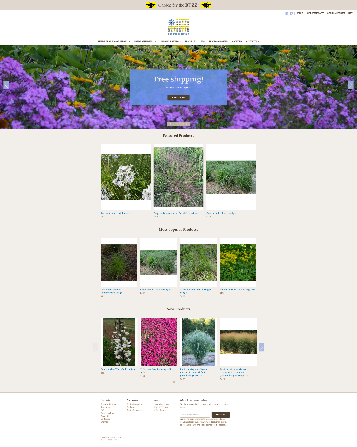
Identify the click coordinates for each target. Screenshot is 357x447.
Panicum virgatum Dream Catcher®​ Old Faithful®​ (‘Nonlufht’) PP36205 (194, 372)
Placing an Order (218, 41)
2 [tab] (174, 124)
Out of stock (119, 265)
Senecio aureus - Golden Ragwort (237, 289)
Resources (190, 41)
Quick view (119, 339)
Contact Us (252, 41)
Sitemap (104, 422)
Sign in (330, 13)
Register (341, 13)
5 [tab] (187, 124)
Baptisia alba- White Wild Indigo (118, 369)
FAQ (203, 41)
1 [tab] (170, 124)
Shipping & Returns (170, 41)
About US (237, 41)
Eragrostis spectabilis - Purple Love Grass (176, 213)
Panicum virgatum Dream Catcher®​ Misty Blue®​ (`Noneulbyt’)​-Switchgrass (234, 372)
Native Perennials (144, 41)
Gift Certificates (315, 13)
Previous (6, 85)
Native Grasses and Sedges (113, 41)
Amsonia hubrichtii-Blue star (116, 213)
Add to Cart (126, 179)
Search (300, 13)
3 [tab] (178, 124)
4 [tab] (183, 124)
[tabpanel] (178, 87)
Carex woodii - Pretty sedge (221, 213)
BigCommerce (115, 437)
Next (351, 85)
